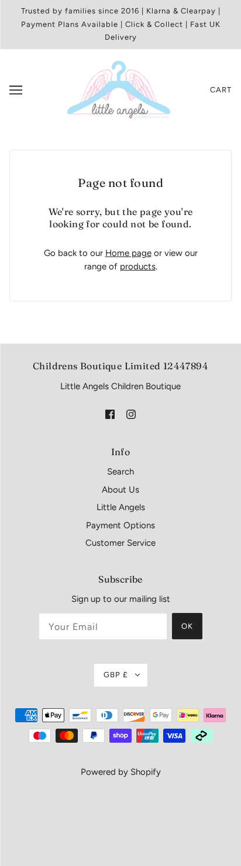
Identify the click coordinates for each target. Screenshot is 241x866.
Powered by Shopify (121, 772)
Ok (187, 626)
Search (120, 471)
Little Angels (121, 507)
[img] (109, 413)
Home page (128, 253)
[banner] (118, 89)
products (138, 266)
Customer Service (120, 543)
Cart (221, 89)
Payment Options (120, 525)
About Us (120, 489)
